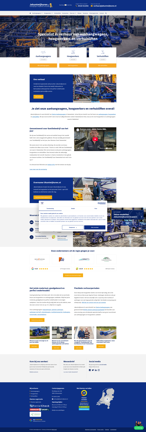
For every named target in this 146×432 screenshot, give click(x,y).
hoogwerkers (112, 114)
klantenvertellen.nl (62, 239)
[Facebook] (90, 370)
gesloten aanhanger (57, 309)
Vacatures (85, 13)
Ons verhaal (38, 96)
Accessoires (65, 13)
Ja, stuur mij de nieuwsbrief (70, 372)
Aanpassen (72, 227)
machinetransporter (57, 312)
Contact (102, 13)
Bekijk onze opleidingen (58, 410)
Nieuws (79, 13)
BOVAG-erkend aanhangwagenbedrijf (93, 310)
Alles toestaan (95, 227)
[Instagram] (99, 370)
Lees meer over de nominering (38, 169)
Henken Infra (51, 164)
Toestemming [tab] (50, 208)
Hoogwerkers (47, 13)
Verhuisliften (57, 13)
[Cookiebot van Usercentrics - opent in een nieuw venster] (99, 203)
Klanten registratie (36, 402)
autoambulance (41, 314)
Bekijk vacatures (34, 372)
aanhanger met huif (35, 312)
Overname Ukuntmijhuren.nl (42, 197)
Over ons (72, 13)
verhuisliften (35, 117)
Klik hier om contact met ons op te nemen (94, 302)
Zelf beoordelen (84, 406)
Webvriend (54, 429)
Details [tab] (73, 208)
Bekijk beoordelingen (84, 409)
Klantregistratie (94, 13)
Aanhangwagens (36, 13)
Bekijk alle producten (37, 320)
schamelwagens (46, 312)
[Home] (31, 13)
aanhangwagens (103, 114)
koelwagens (66, 312)
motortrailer (33, 314)
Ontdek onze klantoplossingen (73, 275)
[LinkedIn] (96, 370)
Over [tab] (96, 208)
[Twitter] (93, 370)
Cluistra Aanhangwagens (59, 114)
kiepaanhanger (47, 309)
